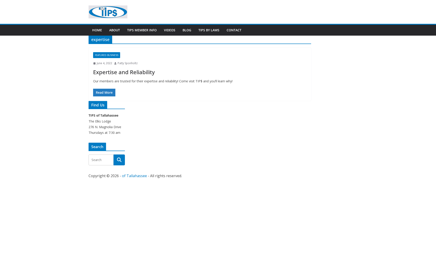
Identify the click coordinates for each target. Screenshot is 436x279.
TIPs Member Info (142, 30)
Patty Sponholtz (128, 63)
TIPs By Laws (208, 30)
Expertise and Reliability (124, 72)
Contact (234, 30)
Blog (187, 30)
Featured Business (106, 55)
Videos (169, 30)
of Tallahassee (134, 175)
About (114, 30)
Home (97, 30)
